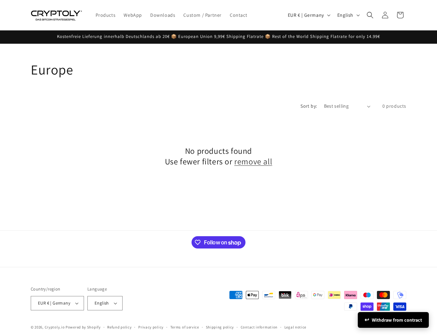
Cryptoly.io (55, 327)
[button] (370, 15)
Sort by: (308, 106)
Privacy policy (151, 327)
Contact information (259, 327)
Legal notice (295, 327)
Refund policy (119, 327)
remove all (253, 161)
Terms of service (184, 327)
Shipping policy (220, 327)
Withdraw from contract (397, 320)
